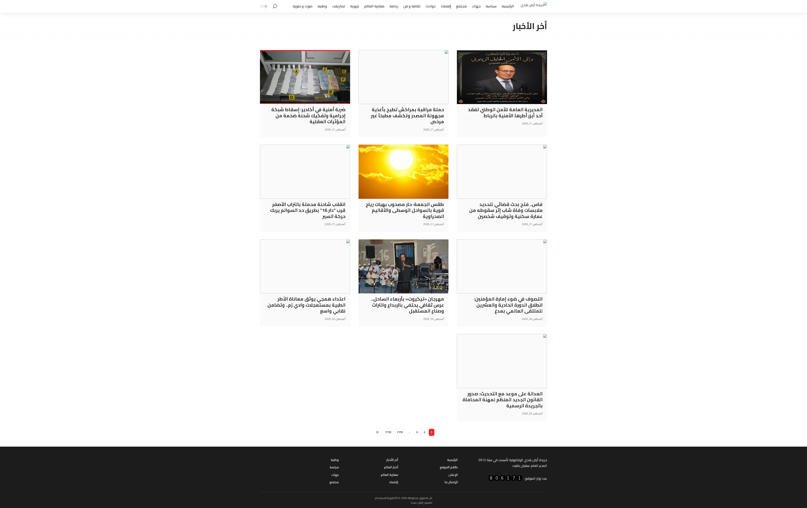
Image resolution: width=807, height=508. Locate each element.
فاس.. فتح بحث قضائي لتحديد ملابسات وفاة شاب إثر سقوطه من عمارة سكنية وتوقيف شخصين (506, 210)
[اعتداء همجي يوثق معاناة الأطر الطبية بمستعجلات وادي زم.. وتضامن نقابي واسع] (305, 266)
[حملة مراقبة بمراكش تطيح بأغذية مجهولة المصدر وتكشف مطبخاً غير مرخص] (404, 77)
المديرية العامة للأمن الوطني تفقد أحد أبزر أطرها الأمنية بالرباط (505, 112)
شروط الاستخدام (384, 497)
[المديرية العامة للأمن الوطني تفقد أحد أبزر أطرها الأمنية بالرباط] (502, 77)
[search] (275, 6)
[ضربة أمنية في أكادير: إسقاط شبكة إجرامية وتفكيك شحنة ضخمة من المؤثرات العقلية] (305, 77)
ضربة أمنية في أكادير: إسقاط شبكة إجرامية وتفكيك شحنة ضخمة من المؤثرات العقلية (308, 115)
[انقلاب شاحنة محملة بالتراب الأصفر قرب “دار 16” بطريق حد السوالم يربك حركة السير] (305, 172)
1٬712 (388, 432)
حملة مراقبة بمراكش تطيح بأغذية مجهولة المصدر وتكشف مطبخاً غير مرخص (407, 115)
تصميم (428, 502)
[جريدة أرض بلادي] (534, 6)
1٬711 (400, 432)
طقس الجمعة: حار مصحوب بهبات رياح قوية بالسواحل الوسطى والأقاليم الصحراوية (405, 210)
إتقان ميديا (417, 502)
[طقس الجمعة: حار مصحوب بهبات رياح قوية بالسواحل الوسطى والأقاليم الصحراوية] (404, 172)
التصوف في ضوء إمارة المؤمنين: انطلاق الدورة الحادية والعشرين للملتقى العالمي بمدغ (508, 304)
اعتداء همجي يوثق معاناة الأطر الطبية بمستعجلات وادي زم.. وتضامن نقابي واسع (306, 304)
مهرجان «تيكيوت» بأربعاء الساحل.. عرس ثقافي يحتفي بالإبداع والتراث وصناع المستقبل (407, 304)
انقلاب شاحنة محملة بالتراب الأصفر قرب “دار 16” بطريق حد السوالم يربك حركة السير (307, 210)
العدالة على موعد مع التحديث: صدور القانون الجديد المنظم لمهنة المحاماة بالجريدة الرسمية (503, 399)
